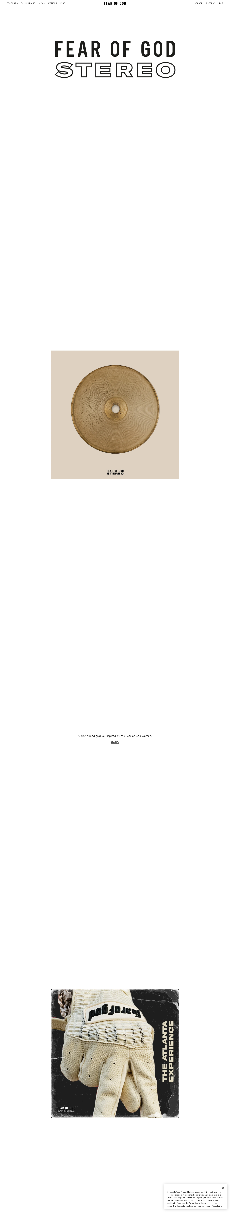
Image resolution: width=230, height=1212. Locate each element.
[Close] (223, 1188)
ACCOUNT (211, 4)
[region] (195, 1196)
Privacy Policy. (217, 1206)
